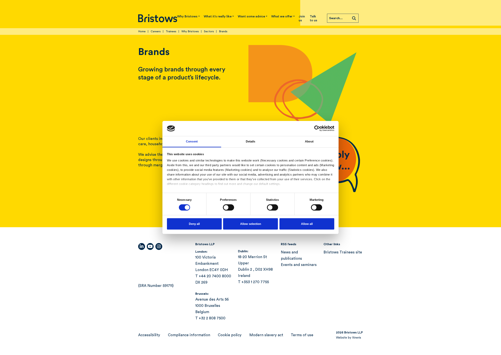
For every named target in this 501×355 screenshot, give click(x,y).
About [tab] (309, 141)
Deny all (194, 223)
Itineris (356, 337)
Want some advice (251, 16)
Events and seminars (299, 265)
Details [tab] (250, 141)
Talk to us (313, 18)
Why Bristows (187, 16)
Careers (156, 31)
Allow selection (250, 223)
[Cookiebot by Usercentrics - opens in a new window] (317, 128)
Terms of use (302, 335)
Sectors (209, 31)
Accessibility (149, 335)
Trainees (171, 31)
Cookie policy (229, 335)
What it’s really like (218, 16)
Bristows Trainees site (342, 252)
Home (142, 31)
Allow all (307, 223)
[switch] (228, 207)
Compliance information (189, 335)
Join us (302, 18)
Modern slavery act (266, 335)
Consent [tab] (192, 141)
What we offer (281, 16)
